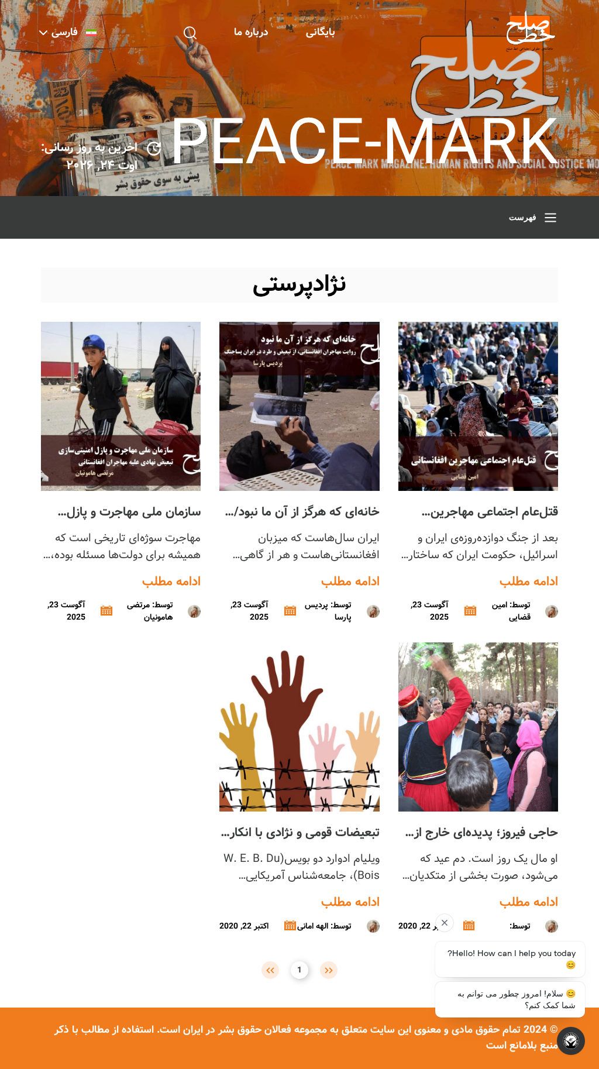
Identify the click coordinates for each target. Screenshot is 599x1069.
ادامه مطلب (529, 582)
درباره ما (251, 32)
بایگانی (320, 32)
